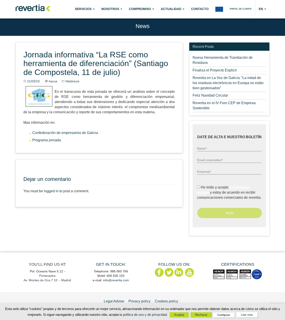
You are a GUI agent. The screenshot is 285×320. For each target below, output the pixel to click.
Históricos (72, 81)
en (261, 9)
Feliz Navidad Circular (210, 95)
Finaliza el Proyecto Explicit (214, 70)
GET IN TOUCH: (111, 264)
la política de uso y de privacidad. (144, 314)
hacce (53, 81)
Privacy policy (139, 301)
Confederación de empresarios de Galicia (65, 133)
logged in (51, 191)
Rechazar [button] (201, 314)
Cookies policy (166, 301)
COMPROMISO (140, 9)
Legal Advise (114, 301)
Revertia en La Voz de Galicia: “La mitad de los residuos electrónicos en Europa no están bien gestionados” (228, 83)
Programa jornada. (47, 140)
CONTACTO (200, 9)
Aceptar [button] (179, 314)
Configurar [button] (223, 315)
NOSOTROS (110, 9)
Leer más (247, 314)
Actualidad (171, 9)
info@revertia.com (116, 280)
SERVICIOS (83, 9)
